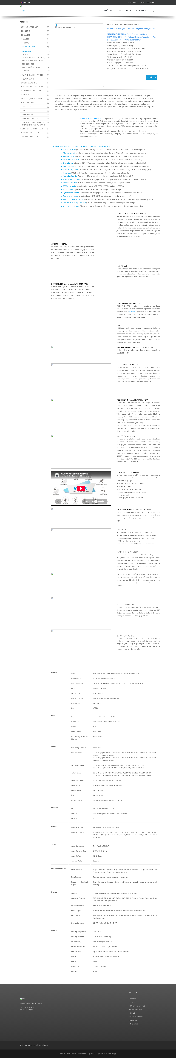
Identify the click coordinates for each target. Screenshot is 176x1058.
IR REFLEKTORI (26, 106)
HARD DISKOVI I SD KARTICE (31, 87)
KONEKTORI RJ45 (27, 114)
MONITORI (24, 95)
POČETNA (108, 10)
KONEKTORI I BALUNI (29, 118)
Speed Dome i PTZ (35, 64)
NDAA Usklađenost (29, 27)
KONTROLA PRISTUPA (29, 137)
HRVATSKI (26, 2)
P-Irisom (132, 312)
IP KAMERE (24, 39)
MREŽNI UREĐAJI (27, 79)
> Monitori (133, 1020)
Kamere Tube (35, 55)
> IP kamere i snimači (137, 1006)
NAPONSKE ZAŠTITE (28, 83)
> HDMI (132, 1013)
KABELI (23, 110)
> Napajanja (133, 1024)
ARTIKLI (129, 10)
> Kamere (132, 999)
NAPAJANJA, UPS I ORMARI (31, 98)
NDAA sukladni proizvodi (90, 118)
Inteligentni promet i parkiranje (35, 58)
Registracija (151, 2)
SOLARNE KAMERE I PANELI (31, 75)
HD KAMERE (25, 35)
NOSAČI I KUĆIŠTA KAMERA (31, 91)
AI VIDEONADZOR (34, 47)
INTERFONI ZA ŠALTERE (30, 133)
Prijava (142, 2)
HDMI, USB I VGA (27, 102)
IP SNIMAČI (24, 43)
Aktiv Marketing (42, 1045)
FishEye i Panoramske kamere (35, 61)
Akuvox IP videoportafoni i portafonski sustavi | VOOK (33, 123)
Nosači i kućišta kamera (35, 67)
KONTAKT (140, 10)
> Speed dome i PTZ (137, 1009)
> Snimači (132, 1002)
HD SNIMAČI (25, 31)
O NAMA (119, 10)
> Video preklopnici (136, 1016)
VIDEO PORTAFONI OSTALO (31, 129)
